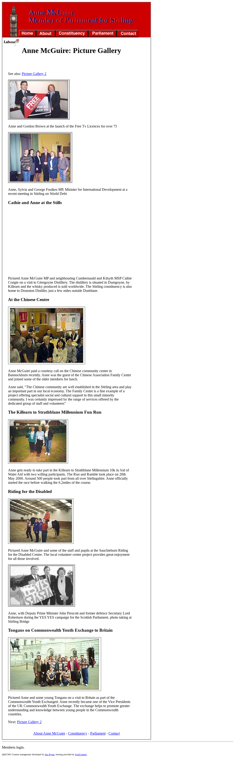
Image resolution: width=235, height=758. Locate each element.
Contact (114, 733)
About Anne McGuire (49, 733)
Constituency (77, 733)
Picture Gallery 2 (34, 74)
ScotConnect (81, 754)
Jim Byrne (49, 754)
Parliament (98, 733)
